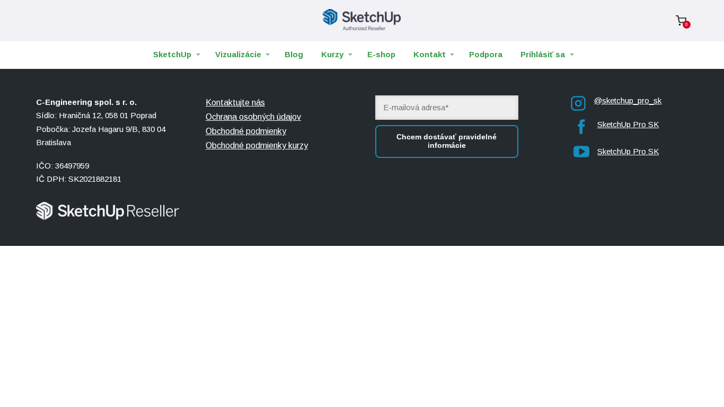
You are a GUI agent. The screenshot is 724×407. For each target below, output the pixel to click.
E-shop (381, 54)
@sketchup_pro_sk (627, 100)
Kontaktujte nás (235, 102)
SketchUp (172, 54)
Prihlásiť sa (542, 54)
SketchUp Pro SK (628, 124)
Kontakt (429, 54)
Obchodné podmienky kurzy (257, 145)
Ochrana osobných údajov (253, 116)
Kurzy (332, 54)
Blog (294, 54)
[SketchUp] (362, 20)
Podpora (485, 54)
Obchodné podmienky (246, 131)
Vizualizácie (238, 54)
